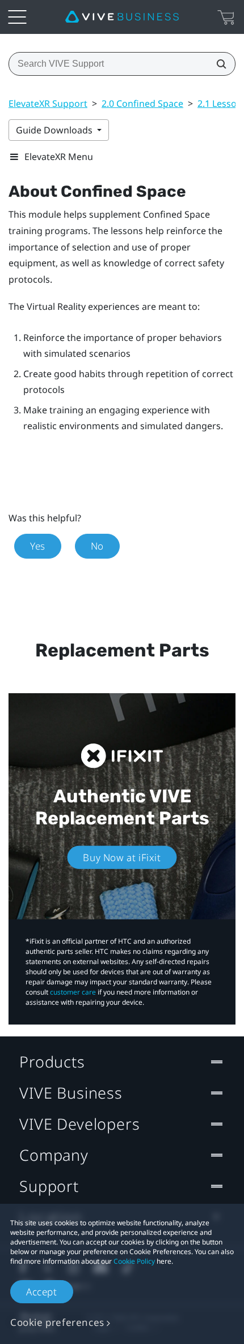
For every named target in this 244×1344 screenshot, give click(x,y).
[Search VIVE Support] (217, 64)
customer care (73, 992)
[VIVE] (122, 16)
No (97, 545)
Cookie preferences (57, 1322)
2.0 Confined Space (142, 103)
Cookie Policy (134, 1261)
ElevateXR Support (48, 103)
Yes (37, 545)
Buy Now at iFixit (122, 857)
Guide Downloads (55, 130)
